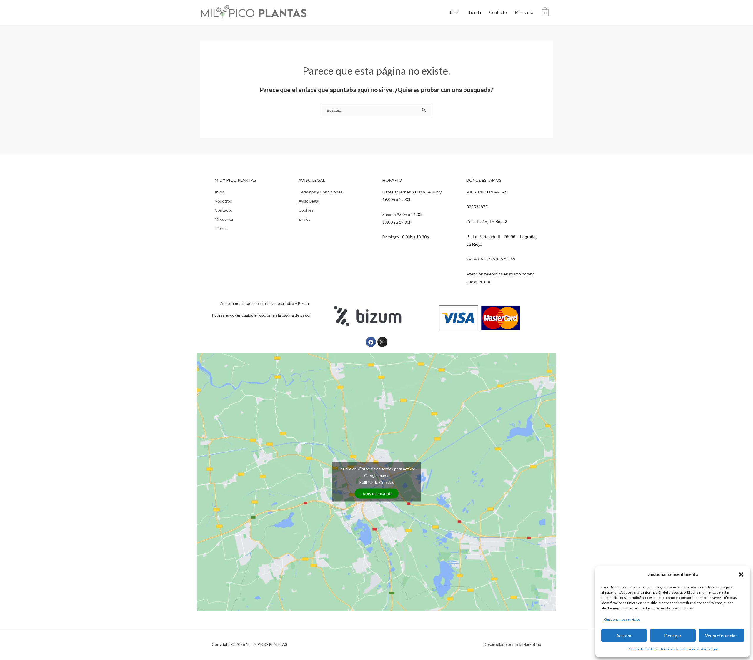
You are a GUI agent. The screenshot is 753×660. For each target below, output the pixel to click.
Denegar (673, 635)
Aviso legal (709, 649)
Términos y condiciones (679, 649)
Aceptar (624, 635)
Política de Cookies (642, 649)
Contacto (498, 12)
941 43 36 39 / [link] (479, 258)
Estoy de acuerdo (377, 493)
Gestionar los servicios (622, 619)
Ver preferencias (721, 635)
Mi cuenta (524, 12)
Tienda (474, 12)
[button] (741, 574)
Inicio (455, 12)
